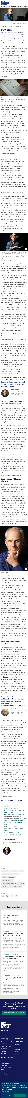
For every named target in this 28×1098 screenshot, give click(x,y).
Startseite (4, 6)
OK (20, 1095)
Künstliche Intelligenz (8, 880)
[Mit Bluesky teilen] (7, 896)
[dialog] (14, 1090)
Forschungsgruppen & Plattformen (6, 1042)
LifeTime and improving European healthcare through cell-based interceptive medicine (15, 820)
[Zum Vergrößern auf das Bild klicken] (14, 87)
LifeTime (6, 824)
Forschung (4, 1039)
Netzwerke (4, 1053)
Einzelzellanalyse (14, 874)
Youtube (17, 1054)
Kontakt (3, 1061)
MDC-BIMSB (14, 871)
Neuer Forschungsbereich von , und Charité (14, 828)
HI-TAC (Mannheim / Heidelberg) (6, 1073)
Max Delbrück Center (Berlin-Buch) (6, 1064)
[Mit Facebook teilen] (12, 896)
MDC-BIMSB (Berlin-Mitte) (6, 1068)
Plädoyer (5, 677)
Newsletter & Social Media (19, 1040)
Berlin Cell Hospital (16, 886)
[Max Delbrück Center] (5, 4)
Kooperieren (4, 1048)
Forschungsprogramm (6, 1046)
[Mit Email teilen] (16, 896)
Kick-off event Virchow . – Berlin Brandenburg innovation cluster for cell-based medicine (15, 810)
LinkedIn (17, 1046)
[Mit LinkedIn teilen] (2, 896)
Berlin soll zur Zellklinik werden (12, 814)
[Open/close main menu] (25, 3)
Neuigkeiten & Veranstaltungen (18, 6)
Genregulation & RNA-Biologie (9, 883)
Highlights (3, 1051)
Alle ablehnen (8, 1095)
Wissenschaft (5, 26)
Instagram (17, 1049)
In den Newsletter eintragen (12, 1013)
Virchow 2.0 (5, 886)
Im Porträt (5, 871)
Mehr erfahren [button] (5, 1091)
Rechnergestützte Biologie (9, 877)
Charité (4, 874)
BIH (21, 871)
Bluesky (17, 1051)
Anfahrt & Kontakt (7, 1058)
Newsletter (17, 1044)
